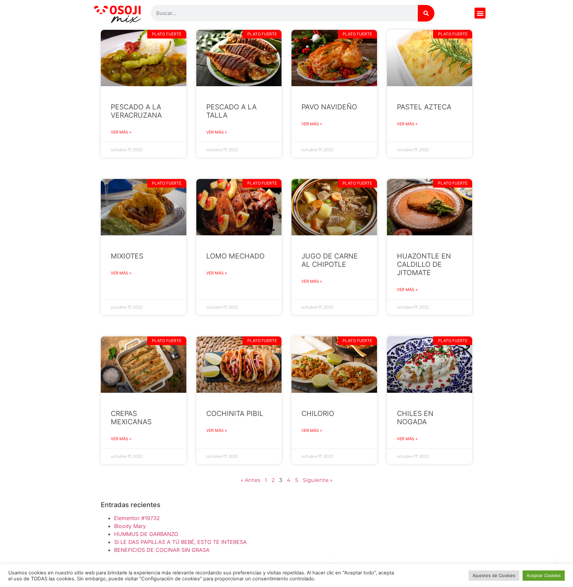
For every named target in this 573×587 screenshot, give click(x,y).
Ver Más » (121, 132)
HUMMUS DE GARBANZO (146, 534)
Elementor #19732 (137, 518)
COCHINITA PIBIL (234, 413)
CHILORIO (317, 413)
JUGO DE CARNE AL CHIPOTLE (329, 260)
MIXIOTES (127, 256)
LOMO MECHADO (235, 256)
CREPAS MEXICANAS (131, 417)
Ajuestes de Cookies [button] (494, 575)
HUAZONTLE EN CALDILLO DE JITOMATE (424, 264)
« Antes (250, 480)
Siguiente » (318, 480)
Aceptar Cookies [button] (544, 575)
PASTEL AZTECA (424, 107)
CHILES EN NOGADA (415, 417)
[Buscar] (426, 13)
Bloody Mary (130, 526)
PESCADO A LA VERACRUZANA (136, 111)
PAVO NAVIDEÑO (329, 107)
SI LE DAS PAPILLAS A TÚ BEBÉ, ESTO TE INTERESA (180, 542)
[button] (480, 13)
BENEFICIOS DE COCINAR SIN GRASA (162, 550)
